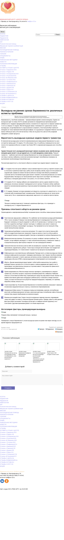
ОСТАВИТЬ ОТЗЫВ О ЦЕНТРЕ (9, 68)
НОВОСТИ (3, 62)
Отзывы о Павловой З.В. (7, 85)
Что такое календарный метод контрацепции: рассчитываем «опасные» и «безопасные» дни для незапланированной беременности (39, 357)
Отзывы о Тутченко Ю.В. (8, 79)
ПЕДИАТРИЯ (4, 36)
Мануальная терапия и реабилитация (11, 46)
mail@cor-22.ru (31, 21)
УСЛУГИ (2, 34)
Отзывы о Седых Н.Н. (7, 89)
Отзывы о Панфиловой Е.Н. (8, 81)
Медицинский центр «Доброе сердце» (12, 471)
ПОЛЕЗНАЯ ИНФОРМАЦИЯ (8, 64)
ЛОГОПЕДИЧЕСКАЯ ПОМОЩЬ (9, 50)
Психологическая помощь (8, 44)
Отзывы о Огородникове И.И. (9, 73)
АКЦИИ (2, 103)
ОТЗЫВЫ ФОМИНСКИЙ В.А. (9, 97)
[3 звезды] (5, 329)
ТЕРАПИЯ (3, 54)
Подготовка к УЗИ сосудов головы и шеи (53, 353)
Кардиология (4, 38)
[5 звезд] (7, 329)
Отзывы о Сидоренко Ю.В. (8, 70)
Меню (2, 32)
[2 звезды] (3, 329)
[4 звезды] (6, 329)
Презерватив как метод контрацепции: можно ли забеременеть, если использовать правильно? (10, 356)
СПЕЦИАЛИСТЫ (5, 56)
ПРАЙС (2, 58)
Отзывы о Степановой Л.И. (8, 91)
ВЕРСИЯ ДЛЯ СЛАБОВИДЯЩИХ (10, 27)
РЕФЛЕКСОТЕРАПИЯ (6, 52)
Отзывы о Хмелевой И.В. (8, 83)
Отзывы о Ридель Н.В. (7, 72)
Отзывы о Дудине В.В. (7, 87)
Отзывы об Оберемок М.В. (8, 77)
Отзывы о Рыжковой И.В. (8, 75)
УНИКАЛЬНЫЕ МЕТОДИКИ (8, 60)
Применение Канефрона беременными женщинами (25, 354)
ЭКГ (1, 42)
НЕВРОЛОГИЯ (4, 40)
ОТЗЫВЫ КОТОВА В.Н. (7, 99)
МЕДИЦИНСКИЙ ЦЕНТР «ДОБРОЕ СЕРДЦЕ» (14, 19)
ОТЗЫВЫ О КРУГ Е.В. (6, 101)
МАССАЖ (3, 48)
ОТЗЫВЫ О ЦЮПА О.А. (7, 95)
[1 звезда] (2, 329)
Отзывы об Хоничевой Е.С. (8, 93)
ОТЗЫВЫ (3, 66)
